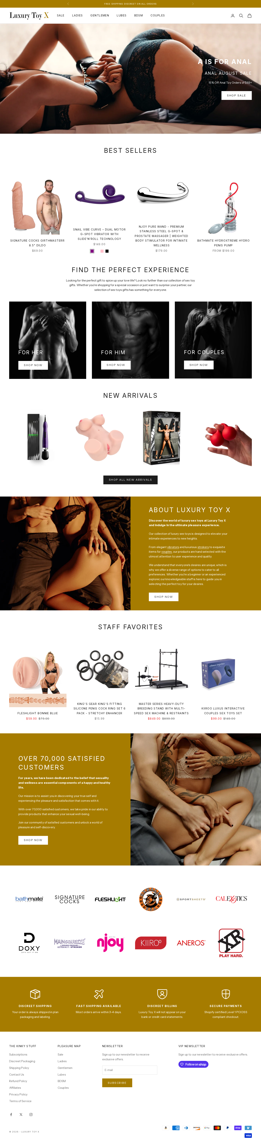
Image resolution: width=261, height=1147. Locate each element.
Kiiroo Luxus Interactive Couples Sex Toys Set (223, 711)
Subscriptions (18, 1054)
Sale (61, 15)
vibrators (173, 547)
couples (166, 551)
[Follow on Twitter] (21, 1114)
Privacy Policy (18, 1094)
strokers (203, 547)
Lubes (121, 15)
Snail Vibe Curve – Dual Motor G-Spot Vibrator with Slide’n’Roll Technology (99, 234)
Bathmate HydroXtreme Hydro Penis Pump (223, 243)
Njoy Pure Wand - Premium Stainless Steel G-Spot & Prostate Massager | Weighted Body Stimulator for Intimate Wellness (161, 236)
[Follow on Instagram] (31, 1114)
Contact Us (16, 1074)
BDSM (138, 15)
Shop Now (33, 365)
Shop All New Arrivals (130, 479)
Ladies (77, 15)
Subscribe (117, 1083)
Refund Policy (18, 1081)
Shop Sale (236, 95)
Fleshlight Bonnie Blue (38, 713)
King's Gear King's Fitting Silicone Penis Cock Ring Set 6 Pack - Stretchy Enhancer (100, 708)
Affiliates (15, 1088)
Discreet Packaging (22, 1061)
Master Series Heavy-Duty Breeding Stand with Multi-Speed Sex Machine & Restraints (161, 708)
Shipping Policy (19, 1068)
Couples (158, 15)
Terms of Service (20, 1101)
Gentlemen (99, 15)
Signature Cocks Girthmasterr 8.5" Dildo (37, 243)
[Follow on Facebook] (11, 1114)
